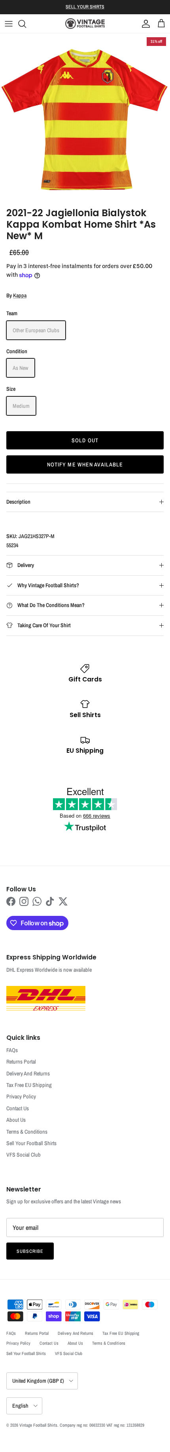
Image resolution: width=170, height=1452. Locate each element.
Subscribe (30, 1251)
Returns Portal (21, 1061)
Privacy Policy (21, 1096)
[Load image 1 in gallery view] (85, 118)
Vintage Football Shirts (38, 1425)
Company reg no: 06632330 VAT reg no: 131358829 (102, 1425)
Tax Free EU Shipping (29, 1085)
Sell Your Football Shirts (31, 1143)
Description (18, 501)
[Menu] (8, 23)
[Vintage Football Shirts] (85, 23)
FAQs (12, 1050)
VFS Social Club (23, 1154)
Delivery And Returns (28, 1073)
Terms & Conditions (26, 1131)
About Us (16, 1119)
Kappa (19, 295)
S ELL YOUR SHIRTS (85, 7)
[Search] (26, 23)
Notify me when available (85, 464)
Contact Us (17, 1108)
